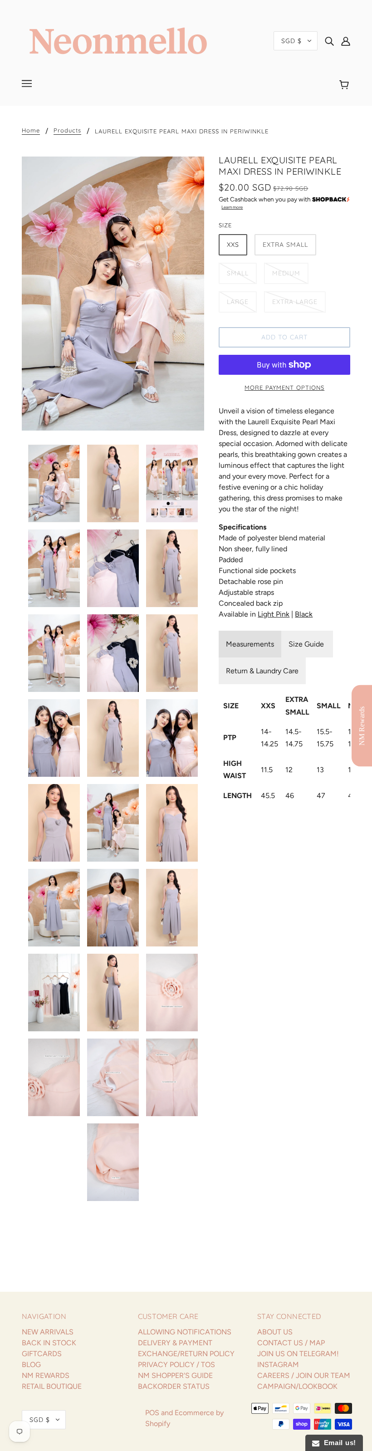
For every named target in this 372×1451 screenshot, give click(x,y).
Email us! (337, 1442)
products (67, 130)
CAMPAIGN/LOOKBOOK (297, 1386)
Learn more (232, 207)
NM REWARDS (45, 1375)
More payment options (284, 387)
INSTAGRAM (278, 1364)
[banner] (118, 40)
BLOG (31, 1364)
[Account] (346, 41)
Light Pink (273, 614)
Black (304, 614)
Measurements (250, 644)
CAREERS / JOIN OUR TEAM (303, 1375)
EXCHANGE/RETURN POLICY (186, 1353)
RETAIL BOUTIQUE (52, 1386)
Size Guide (307, 644)
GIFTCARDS (42, 1353)
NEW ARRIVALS (47, 1332)
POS (152, 1412)
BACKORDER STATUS (174, 1386)
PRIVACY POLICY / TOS (176, 1364)
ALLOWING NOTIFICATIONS (184, 1332)
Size (225, 225)
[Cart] (345, 85)
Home (31, 130)
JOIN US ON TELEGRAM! (298, 1353)
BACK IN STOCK (49, 1342)
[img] (329, 41)
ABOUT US (275, 1332)
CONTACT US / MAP (291, 1342)
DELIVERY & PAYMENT (175, 1342)
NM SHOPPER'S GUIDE (175, 1375)
